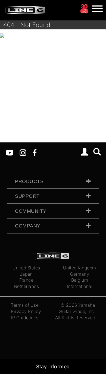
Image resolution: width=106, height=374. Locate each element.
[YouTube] (9, 152)
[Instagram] (23, 152)
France (26, 280)
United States (26, 267)
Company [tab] (27, 226)
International (80, 286)
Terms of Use (25, 305)
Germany (79, 274)
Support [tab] (27, 196)
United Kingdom (79, 267)
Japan (26, 274)
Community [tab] (30, 211)
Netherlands (26, 286)
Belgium (79, 280)
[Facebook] (34, 152)
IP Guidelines (25, 317)
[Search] (97, 152)
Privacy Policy (26, 311)
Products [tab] (29, 181)
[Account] (84, 152)
